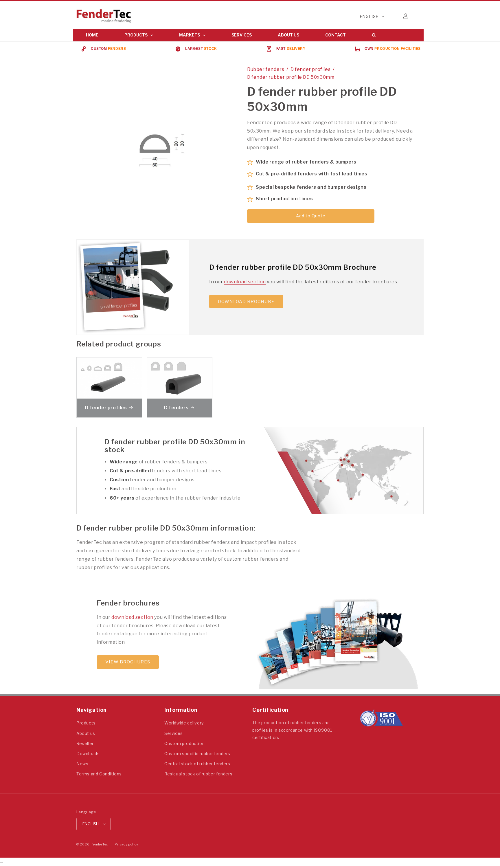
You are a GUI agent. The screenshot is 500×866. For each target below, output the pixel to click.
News (82, 763)
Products (86, 722)
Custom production (184, 743)
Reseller (85, 743)
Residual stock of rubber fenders (198, 773)
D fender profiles (310, 69)
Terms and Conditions (99, 773)
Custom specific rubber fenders (197, 753)
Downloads (88, 753)
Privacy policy (126, 844)
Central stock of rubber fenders (197, 763)
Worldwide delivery (184, 722)
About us (85, 733)
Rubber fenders (265, 69)
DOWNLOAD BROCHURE (246, 301)
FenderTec (99, 844)
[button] (393, 16)
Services (173, 733)
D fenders (176, 407)
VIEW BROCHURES (127, 662)
